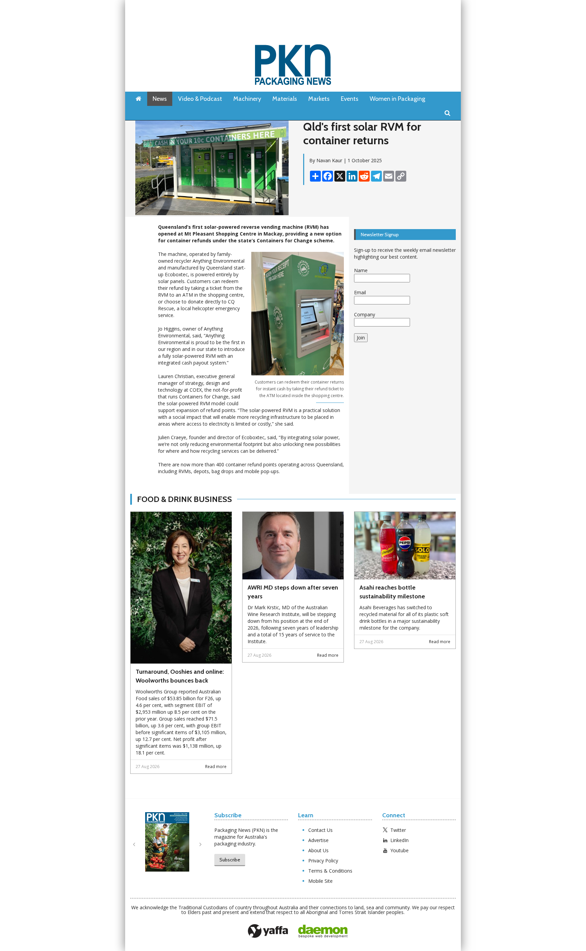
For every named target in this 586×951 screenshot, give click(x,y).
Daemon (323, 931)
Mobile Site (320, 881)
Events (349, 98)
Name (361, 270)
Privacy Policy (323, 860)
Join (361, 337)
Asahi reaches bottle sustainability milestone (392, 592)
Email (360, 292)
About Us (318, 850)
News (160, 98)
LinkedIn (399, 840)
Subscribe (229, 860)
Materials (284, 98)
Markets (319, 98)
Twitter (398, 830)
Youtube (399, 850)
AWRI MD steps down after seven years (293, 592)
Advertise (318, 840)
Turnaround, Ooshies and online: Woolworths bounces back (180, 676)
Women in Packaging (397, 98)
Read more (216, 766)
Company (364, 314)
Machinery (247, 98)
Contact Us (320, 830)
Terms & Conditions (330, 871)
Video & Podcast (200, 98)
